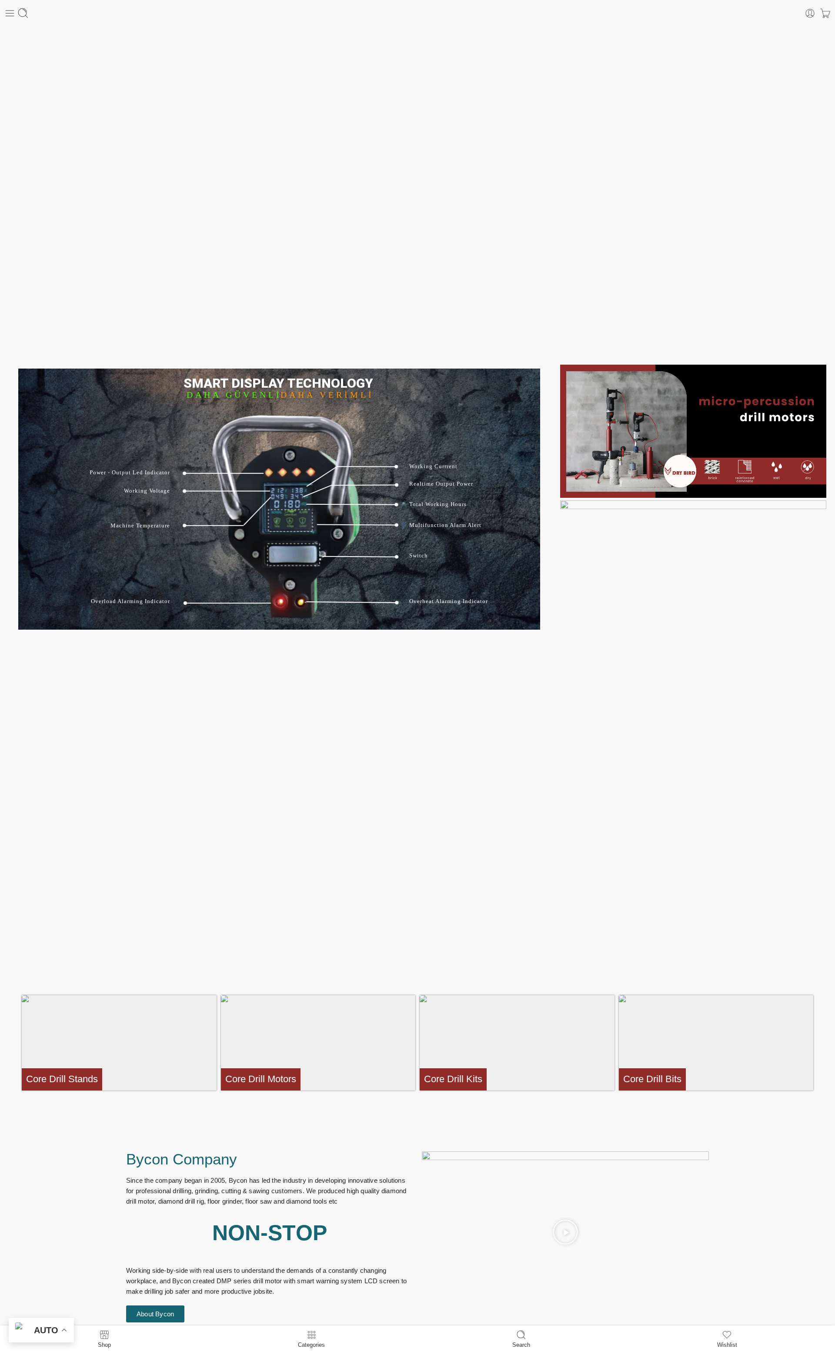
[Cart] (825, 13)
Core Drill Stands (62, 1079)
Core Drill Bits (652, 1079)
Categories (311, 1345)
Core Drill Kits (453, 1079)
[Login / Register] (810, 13)
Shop (104, 1345)
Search (521, 1345)
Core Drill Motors (260, 1079)
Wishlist (727, 1345)
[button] (565, 1232)
